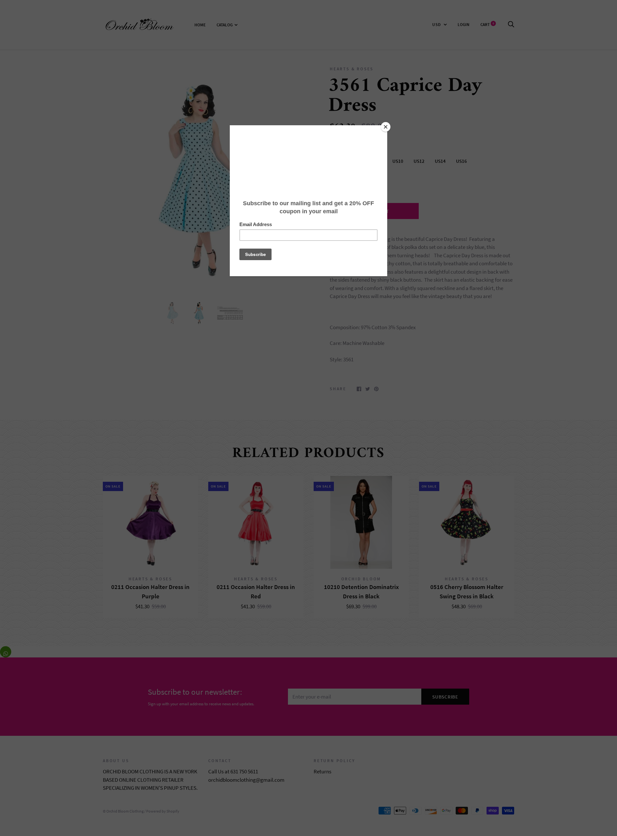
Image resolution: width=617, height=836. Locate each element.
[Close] (385, 127)
